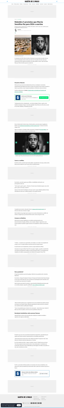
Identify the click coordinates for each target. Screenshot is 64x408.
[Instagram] (33, 403)
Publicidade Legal (36, 398)
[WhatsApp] (41, 403)
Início (15, 19)
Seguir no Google (26, 403)
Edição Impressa (43, 396)
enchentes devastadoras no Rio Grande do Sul (29, 125)
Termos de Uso (43, 399)
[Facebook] (31, 403)
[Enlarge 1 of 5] (48, 133)
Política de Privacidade (36, 399)
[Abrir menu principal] (7, 1)
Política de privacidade (11, 405)
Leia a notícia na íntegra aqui (38, 284)
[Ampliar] (48, 36)
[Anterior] (16, 142)
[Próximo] (48, 142)
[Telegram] (39, 403)
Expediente (43, 398)
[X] (35, 403)
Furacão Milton (43, 129)
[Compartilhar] (56, 1)
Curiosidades (19, 19)
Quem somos (35, 396)
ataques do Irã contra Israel (38, 209)
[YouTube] (37, 403)
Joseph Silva (19, 29)
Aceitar (19, 405)
